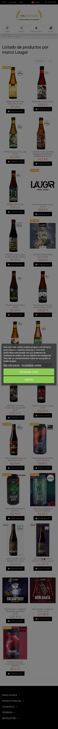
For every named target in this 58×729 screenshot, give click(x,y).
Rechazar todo (29, 372)
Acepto (29, 379)
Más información (12, 365)
